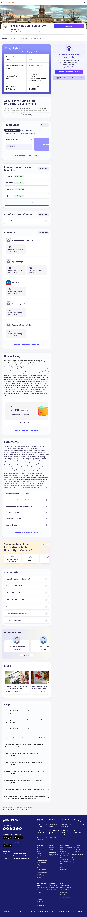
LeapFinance (75, 847)
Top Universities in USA (42, 863)
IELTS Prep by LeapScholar (76, 850)
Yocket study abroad (54, 854)
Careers (51, 849)
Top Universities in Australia (42, 873)
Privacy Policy (41, 899)
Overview (5, 38)
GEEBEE (51, 856)
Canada (39, 851)
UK (37, 849)
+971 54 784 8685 (65, 897)
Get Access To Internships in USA (26, 533)
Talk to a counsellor (65, 853)
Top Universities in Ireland (42, 876)
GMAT (73, 864)
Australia (39, 853)
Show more (43, 169)
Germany (39, 857)
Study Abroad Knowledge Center (65, 860)
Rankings (24, 38)
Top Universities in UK (42, 866)
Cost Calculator (64, 855)
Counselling (63, 869)
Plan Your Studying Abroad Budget (27, 430)
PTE (73, 861)
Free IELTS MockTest (66, 847)
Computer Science (12, 134)
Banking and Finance (12, 130)
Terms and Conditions (40, 902)
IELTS (62, 868)
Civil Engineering (28, 130)
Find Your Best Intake (26, 203)
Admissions (14, 38)
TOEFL (74, 857)
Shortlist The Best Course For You (25, 156)
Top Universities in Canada (42, 870)
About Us (51, 847)
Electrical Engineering (28, 134)
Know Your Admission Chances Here (26, 345)
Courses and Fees (35, 38)
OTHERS (80, 911)
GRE (73, 862)
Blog (61, 857)
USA (38, 847)
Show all (44, 125)
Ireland (39, 855)
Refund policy (40, 905)
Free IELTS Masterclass (63, 850)
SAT (73, 859)
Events (62, 863)
